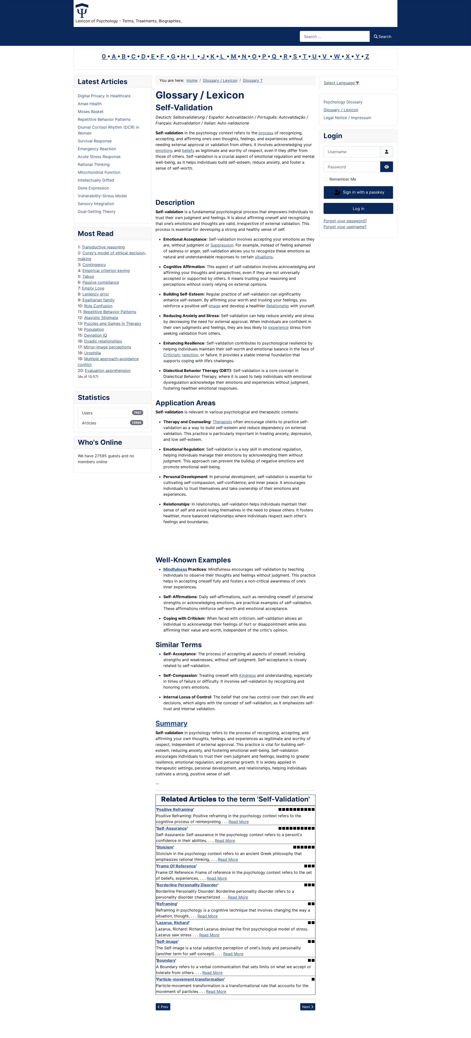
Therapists (222, 421)
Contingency (94, 264)
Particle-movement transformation (190, 979)
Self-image (167, 941)
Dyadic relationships (103, 341)
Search (385, 36)
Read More (239, 821)
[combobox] (335, 36)
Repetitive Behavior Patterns (109, 311)
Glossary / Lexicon (341, 109)
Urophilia (92, 352)
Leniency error (95, 294)
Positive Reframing (175, 809)
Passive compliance (100, 282)
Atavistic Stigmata (101, 317)
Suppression (221, 245)
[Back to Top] (462, 1029)
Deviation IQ (95, 335)
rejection (190, 354)
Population (94, 329)
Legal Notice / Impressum (347, 117)
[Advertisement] (213, 186)
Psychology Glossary (343, 101)
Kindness (247, 675)
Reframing (167, 903)
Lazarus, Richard (173, 922)
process (266, 132)
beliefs (188, 150)
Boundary (166, 960)
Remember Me (342, 179)
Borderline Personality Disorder (187, 884)
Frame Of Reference (176, 866)
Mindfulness (175, 569)
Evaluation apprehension (108, 370)
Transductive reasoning (103, 247)
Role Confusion (98, 305)
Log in (358, 208)
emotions (164, 150)
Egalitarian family (98, 299)
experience (278, 327)
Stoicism (165, 847)
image (214, 305)
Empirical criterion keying (106, 270)
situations (264, 256)
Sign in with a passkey (363, 192)
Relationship (277, 305)
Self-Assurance (172, 828)
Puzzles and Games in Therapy (112, 323)
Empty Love (93, 288)
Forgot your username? (345, 226)
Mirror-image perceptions (107, 347)
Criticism (171, 354)
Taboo (88, 276)
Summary (171, 723)
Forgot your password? (345, 220)
